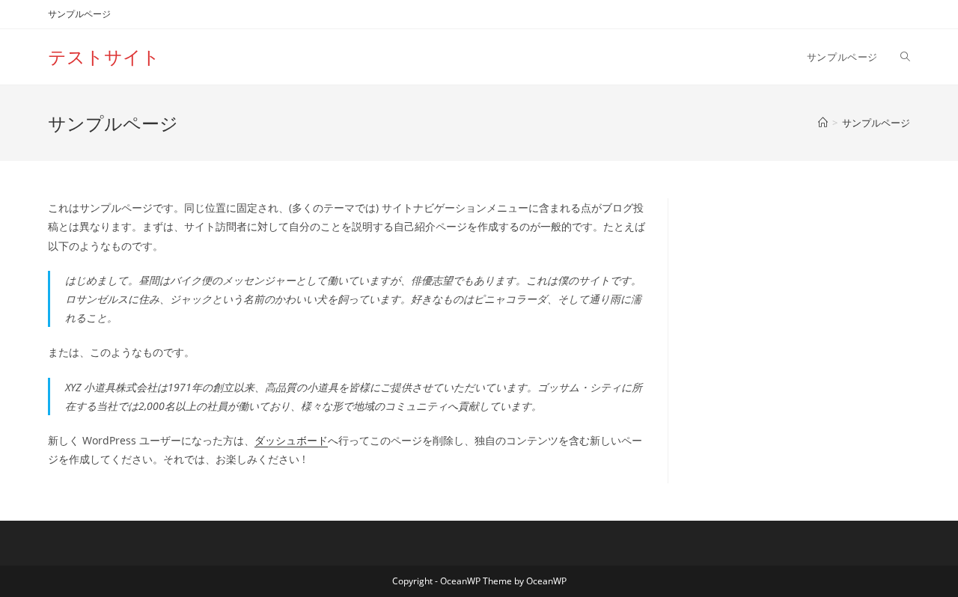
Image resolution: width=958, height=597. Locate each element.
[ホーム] (823, 122)
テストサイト (104, 56)
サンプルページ (79, 13)
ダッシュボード (291, 440)
